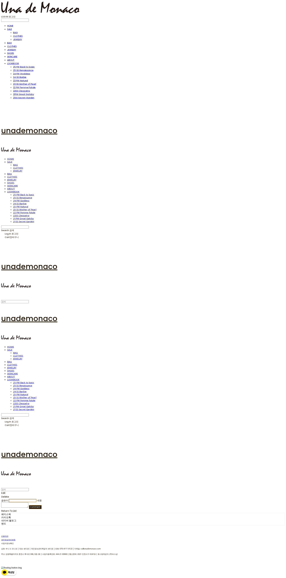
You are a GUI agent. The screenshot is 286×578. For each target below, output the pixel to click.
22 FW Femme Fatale (24, 87)
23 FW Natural (20, 80)
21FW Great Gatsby (23, 94)
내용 (39, 500)
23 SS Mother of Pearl (24, 84)
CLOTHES (18, 36)
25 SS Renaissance (23, 70)
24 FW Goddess (21, 73)
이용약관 (4, 536)
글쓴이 (4, 500)
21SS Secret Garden (23, 97)
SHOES (10, 53)
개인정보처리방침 (8, 540)
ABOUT (10, 60)
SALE (9, 29)
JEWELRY (17, 39)
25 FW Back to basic (24, 66)
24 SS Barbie (19, 77)
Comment (35, 507)
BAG (15, 32)
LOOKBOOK (13, 63)
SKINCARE (12, 56)
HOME (10, 25)
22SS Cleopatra (21, 90)
